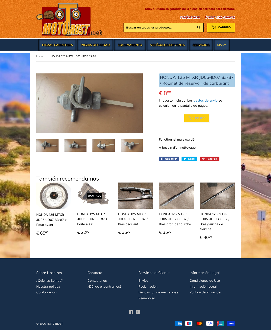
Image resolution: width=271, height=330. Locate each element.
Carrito (224, 27)
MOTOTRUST (55, 323)
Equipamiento (130, 45)
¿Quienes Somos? (49, 280)
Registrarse (190, 17)
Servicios (201, 45)
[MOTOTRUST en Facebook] (131, 312)
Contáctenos (97, 280)
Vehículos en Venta (167, 45)
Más (220, 45)
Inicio (39, 56)
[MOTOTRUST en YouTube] (138, 312)
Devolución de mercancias (158, 292)
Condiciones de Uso (205, 280)
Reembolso (146, 298)
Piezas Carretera (57, 45)
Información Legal (203, 286)
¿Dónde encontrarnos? (104, 286)
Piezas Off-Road (95, 45)
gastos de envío (206, 100)
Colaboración (46, 292)
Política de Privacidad (206, 292)
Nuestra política (48, 286)
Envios (143, 280)
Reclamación (148, 286)
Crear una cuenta (220, 17)
